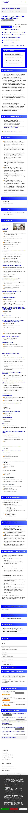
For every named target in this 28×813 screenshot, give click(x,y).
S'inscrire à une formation (7, 766)
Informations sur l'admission (10, 42)
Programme (7, 34)
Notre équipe (5, 752)
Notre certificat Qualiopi (7, 754)
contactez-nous (21, 675)
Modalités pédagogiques (20, 34)
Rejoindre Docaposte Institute (8, 768)
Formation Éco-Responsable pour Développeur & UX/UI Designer (13, 722)
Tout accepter (5, 808)
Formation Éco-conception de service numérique (13, 713)
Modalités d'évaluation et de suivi (12, 40)
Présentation (17, 26)
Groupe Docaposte (6, 759)
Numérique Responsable (14, 8)
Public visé (14, 32)
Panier (5, 643)
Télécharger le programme (9, 667)
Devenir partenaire (6, 770)
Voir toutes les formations (10, 737)
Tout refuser (14, 808)
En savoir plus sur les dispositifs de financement (12, 131)
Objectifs (6, 32)
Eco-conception (7, 10)
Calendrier (6, 641)
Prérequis (23, 32)
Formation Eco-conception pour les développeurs (14, 717)
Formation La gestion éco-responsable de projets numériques (13, 732)
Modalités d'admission (9, 45)
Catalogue (4, 8)
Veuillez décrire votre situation (12, 54)
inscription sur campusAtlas (11, 127)
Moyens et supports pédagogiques (12, 37)
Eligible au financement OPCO (11, 29)
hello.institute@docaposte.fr (11, 126)
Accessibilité (21, 45)
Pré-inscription (7, 26)
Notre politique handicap (7, 757)
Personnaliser (23, 808)
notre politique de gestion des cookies (16, 804)
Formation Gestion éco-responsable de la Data (13, 727)
